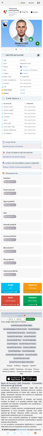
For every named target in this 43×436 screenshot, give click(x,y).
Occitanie (33, 70)
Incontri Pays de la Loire (21, 358)
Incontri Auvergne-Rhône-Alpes (21, 325)
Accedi (31, 3)
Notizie (9, 366)
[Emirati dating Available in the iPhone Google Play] (29, 377)
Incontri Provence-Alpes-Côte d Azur (21, 362)
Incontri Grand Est (30, 336)
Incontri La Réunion (29, 347)
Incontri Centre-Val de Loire (16, 333)
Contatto (36, 371)
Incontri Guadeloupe (29, 340)
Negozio (25, 366)
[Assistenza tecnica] (35, 433)
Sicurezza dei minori (24, 371)
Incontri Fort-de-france (15, 336)
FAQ (21, 374)
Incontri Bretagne (33, 329)
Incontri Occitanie (31, 354)
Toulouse (25, 70)
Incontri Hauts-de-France (27, 344)
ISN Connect (21, 430)
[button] (2, 2)
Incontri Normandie (28, 351)
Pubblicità (19, 369)
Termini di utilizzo (8, 371)
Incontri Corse (31, 333)
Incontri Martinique (14, 351)
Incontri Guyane (12, 344)
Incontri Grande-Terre (14, 340)
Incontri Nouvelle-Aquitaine (15, 354)
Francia (25, 67)
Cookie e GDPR (8, 369)
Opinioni (33, 366)
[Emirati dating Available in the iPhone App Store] (14, 377)
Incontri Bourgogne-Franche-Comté (15, 329)
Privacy (36, 369)
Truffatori (17, 366)
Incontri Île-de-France (14, 347)
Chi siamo (28, 369)
